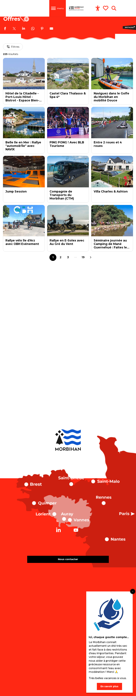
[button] (114, 8)
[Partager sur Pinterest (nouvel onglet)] (42, 29)
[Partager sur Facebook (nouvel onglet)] (5, 29)
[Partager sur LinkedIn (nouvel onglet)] (23, 29)
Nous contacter (68, 559)
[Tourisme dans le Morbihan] (76, 8)
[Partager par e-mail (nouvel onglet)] (51, 29)
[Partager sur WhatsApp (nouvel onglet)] (32, 29)
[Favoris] (106, 8)
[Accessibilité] (97, 8)
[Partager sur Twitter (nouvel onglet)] (14, 29)
